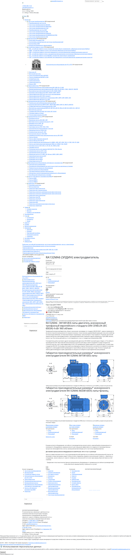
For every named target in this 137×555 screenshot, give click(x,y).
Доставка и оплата (30, 238)
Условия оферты (76, 483)
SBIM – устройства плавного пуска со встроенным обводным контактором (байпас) (52, 50)
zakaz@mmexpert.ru (57, 1)
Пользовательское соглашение (22, 544)
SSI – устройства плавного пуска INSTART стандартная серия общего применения (52, 55)
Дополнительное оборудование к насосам (41, 128)
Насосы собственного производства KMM (40, 176)
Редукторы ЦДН (33, 202)
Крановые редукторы (35, 185)
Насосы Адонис (33, 137)
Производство (76, 471)
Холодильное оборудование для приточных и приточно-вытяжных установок (51, 166)
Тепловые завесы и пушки (36, 113)
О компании (30, 217)
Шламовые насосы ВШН (36, 159)
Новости (27, 223)
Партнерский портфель (33, 233)
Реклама (29, 231)
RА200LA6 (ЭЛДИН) (98, 427)
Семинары (30, 236)
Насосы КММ (32, 178)
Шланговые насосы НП (35, 161)
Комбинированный (53, 281)
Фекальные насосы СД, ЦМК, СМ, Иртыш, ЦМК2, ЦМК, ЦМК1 (46, 154)
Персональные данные (6, 544)
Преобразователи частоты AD (37, 23)
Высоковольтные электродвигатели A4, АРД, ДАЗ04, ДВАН (45, 91)
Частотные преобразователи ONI (38, 37)
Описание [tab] (48, 320)
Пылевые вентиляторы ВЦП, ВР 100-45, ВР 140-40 (42, 111)
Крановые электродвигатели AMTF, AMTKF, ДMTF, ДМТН (44, 92)
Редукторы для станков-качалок (38, 190)
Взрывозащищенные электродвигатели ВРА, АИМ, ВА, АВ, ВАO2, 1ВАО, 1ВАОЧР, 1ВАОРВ (53, 89)
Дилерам (27, 228)
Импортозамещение (30, 226)
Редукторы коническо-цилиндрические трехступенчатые (45, 193)
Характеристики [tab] (76, 320)
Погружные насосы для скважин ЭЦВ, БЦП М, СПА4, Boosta (45, 149)
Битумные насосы (34, 118)
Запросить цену (50, 437)
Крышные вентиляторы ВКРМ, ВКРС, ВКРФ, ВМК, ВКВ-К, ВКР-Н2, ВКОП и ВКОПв (51, 104)
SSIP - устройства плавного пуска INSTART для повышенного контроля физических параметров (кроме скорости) (60, 57)
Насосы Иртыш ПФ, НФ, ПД (36, 140)
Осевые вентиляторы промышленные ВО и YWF (42, 106)
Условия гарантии (32, 209)
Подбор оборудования (54, 481)
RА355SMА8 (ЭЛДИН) (51, 427)
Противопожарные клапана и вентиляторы (41, 171)
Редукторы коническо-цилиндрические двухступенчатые (45, 192)
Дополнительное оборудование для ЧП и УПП (59, 64)
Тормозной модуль (34, 80)
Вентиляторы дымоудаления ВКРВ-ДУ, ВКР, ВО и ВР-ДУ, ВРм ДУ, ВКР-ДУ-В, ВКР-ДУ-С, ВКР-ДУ (54, 108)
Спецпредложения (77, 474)
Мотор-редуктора (34, 187)
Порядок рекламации (54, 472)
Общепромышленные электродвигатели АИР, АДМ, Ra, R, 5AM (46, 87)
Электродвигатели (33, 86)
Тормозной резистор (35, 82)
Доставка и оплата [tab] (91, 320)
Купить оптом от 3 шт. (52, 299)
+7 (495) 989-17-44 (33, 520)
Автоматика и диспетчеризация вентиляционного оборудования (47, 173)
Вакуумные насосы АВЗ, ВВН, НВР (38, 120)
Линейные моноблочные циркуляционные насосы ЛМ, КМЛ (46, 135)
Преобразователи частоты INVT (38, 30)
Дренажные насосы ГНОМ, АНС (38, 130)
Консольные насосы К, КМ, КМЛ (38, 133)
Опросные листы (53, 483)
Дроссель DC (32, 72)
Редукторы (31, 183)
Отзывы (27, 224)
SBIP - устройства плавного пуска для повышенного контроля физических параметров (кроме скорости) (58, 52)
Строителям (51, 479)
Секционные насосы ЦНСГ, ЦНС (38, 151)
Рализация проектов (32, 235)
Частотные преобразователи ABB (38, 31)
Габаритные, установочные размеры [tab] (61, 320)
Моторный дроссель (35, 74)
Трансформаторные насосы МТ (38, 152)
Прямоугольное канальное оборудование (41, 168)
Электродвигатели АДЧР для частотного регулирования (44, 94)
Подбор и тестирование (33, 212)
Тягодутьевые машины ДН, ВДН (38, 115)
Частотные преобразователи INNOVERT (40, 26)
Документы (30, 219)
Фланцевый (51, 282)
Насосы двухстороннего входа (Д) (38, 139)
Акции (28, 221)
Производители (29, 214)
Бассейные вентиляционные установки (40, 175)
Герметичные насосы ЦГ (36, 125)
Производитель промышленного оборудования (76, 488)
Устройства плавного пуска (36, 47)
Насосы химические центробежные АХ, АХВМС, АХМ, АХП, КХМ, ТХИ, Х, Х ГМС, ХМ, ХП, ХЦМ (54, 142)
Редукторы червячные (35, 205)
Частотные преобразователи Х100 (38, 28)
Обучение (29, 229)
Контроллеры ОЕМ (34, 43)
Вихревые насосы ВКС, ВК (36, 123)
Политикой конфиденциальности (120, 549)
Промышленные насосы (35, 116)
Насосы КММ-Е (33, 180)
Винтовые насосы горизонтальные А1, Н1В (41, 122)
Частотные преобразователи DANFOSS (40, 33)
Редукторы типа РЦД (35, 199)
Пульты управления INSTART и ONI (38, 77)
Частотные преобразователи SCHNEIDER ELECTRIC (43, 35)
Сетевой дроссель (34, 79)
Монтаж (29, 211)
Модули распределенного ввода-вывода (40, 45)
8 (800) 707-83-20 (33, 522)
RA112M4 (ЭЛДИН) (74, 427)
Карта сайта (75, 484)
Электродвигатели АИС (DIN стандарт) (39, 96)
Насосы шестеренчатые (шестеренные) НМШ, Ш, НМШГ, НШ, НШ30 (48, 144)
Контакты (27, 240)
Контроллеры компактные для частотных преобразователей (46, 42)
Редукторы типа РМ (34, 197)
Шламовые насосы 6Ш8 (35, 157)
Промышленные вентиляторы (36, 101)
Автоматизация (32, 38)
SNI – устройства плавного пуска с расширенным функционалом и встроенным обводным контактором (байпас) (60, 54)
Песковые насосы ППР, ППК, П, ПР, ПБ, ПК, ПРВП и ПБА (44, 145)
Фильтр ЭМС (32, 84)
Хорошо (3, 552)
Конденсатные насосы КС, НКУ (37, 132)
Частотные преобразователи (36, 21)
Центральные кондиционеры (37, 164)
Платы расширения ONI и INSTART (38, 75)
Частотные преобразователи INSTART (39, 25)
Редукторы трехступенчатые (37, 200)
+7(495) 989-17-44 (27, 6)
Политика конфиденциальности (37, 543)
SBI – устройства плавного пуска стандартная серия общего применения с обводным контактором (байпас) (59, 49)
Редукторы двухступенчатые (37, 188)
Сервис (27, 207)
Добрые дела (28, 241)
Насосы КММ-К (33, 181)
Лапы (49, 279)
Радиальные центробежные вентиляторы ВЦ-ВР (42, 103)
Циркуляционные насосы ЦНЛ (37, 156)
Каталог (27, 19)
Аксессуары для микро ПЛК (36, 40)
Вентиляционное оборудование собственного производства (45, 163)
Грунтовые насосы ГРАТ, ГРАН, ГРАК (39, 127)
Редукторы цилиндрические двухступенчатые (42, 204)
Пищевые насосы (34, 147)
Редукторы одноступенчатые (37, 195)
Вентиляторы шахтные (35, 110)
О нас (26, 216)
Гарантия (50, 471)
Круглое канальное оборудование (38, 169)
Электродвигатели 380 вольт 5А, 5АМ (39, 99)
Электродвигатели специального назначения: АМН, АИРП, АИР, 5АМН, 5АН (50, 98)
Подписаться (33, 330)
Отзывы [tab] (83, 320)
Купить (48, 292)
